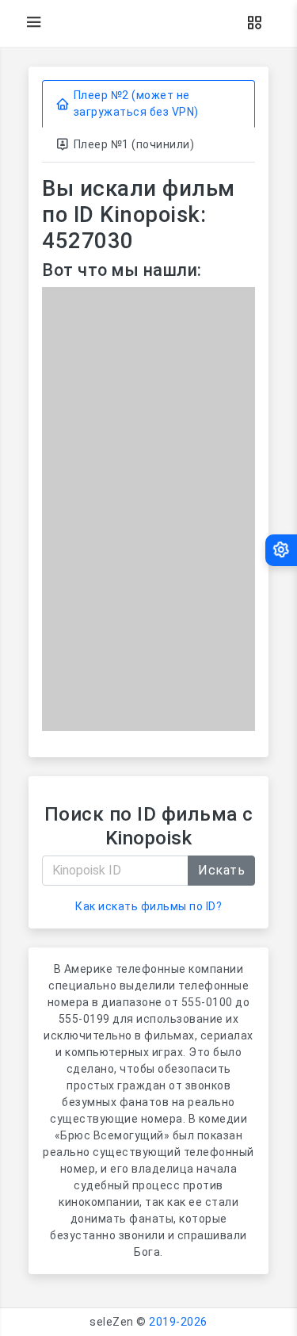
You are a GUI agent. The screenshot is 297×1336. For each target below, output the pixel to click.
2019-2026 (178, 1321)
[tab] (148, 104)
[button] (254, 23)
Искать (221, 870)
